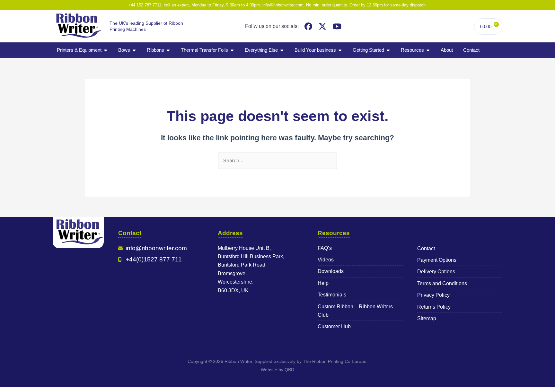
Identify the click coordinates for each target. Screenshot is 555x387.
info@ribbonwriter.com (283, 5)
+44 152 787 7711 (144, 5)
